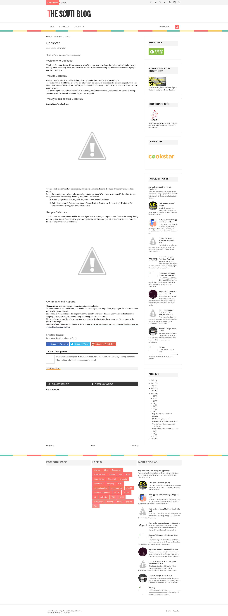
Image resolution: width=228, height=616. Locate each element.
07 (154, 409)
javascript (123, 479)
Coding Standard (100, 488)
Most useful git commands (161, 419)
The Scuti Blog (69, 14)
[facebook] (150, 2)
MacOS (129, 488)
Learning (110, 483)
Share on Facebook (59, 344)
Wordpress (98, 502)
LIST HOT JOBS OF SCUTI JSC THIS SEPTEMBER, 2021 (166, 312)
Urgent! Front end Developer (162, 414)
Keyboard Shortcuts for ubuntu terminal (163, 549)
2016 (153, 439)
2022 (153, 381)
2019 (153, 388)
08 (154, 406)
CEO (106, 470)
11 (154, 398)
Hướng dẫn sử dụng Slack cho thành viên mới (166, 240)
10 (154, 401)
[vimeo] (160, 2)
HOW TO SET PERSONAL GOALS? (165, 429)
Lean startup (99, 479)
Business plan (99, 474)
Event (128, 474)
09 (154, 403)
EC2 (113, 497)
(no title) (162, 347)
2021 (153, 383)
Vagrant (126, 493)
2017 (153, 393)
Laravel (112, 474)
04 (154, 411)
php (120, 474)
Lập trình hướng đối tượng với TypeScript (153, 471)
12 (154, 396)
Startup (97, 470)
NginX (121, 497)
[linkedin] (174, 2)
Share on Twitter (82, 344)
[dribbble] (169, 2)
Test (95, 506)
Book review (116, 470)
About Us (176, 611)
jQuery (119, 502)
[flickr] (165, 2)
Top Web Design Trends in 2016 (160, 576)
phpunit (129, 502)
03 (154, 431)
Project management (102, 493)
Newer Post (50, 445)
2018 (153, 391)
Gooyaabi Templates (63, 612)
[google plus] (179, 2)
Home (48, 36)
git (95, 497)
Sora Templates (60, 611)
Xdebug (110, 502)
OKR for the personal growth (159, 483)
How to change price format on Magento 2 (164, 523)
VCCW (116, 493)
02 (154, 434)
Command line (116, 488)
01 (154, 436)
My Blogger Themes (74, 611)
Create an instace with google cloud (164, 421)
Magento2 (112, 479)
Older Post (134, 445)
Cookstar (155, 416)
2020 (153, 386)
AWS (120, 483)
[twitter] (155, 2)
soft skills (103, 497)
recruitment (98, 483)
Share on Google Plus (105, 344)
